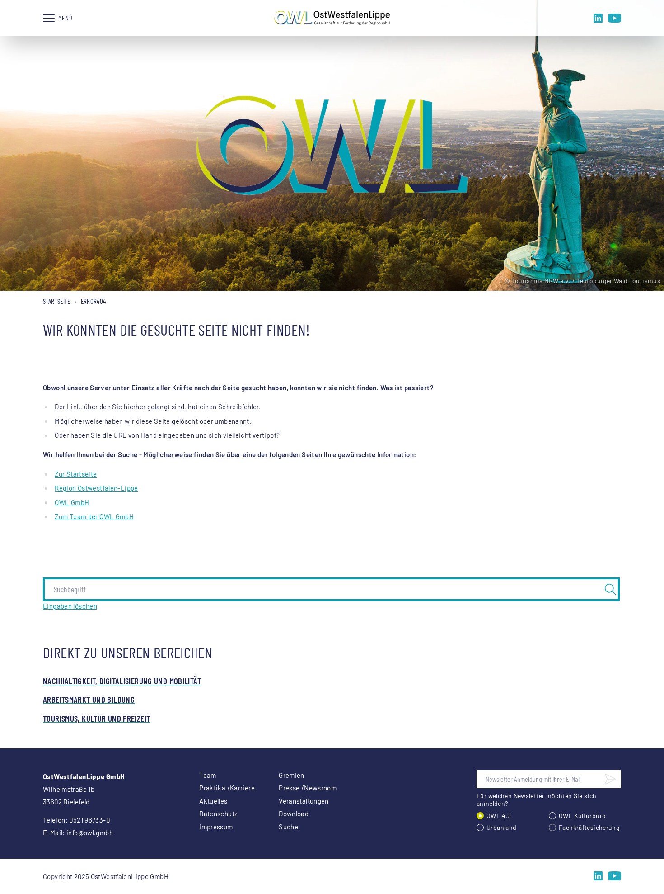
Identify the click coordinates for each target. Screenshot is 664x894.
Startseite (56, 301)
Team (207, 775)
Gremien (291, 775)
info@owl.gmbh (89, 832)
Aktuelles (213, 801)
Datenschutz (218, 813)
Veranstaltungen (304, 801)
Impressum (216, 827)
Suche (288, 827)
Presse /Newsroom (308, 788)
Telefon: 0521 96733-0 (76, 820)
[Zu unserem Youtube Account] (614, 18)
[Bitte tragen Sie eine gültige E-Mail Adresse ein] (610, 779)
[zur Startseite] (332, 18)
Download (294, 813)
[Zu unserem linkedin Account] (598, 18)
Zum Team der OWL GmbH (94, 516)
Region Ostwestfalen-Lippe (96, 488)
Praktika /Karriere (227, 788)
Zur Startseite (76, 474)
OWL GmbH (72, 502)
